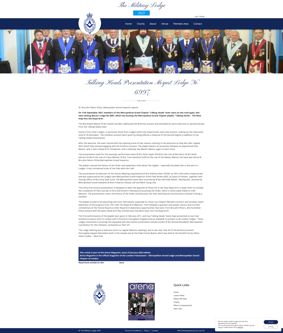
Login (196, 16)
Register (202, 16)
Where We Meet (180, 298)
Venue (164, 23)
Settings (271, 327)
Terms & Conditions (133, 330)
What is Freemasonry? (183, 305)
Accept (270, 322)
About (153, 23)
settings (240, 327)
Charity (141, 23)
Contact (198, 23)
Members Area (180, 23)
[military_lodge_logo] (89, 23)
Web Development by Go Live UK (191, 330)
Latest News (179, 295)
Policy (146, 330)
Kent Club (178, 308)
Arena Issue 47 (111, 262)
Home (128, 23)
